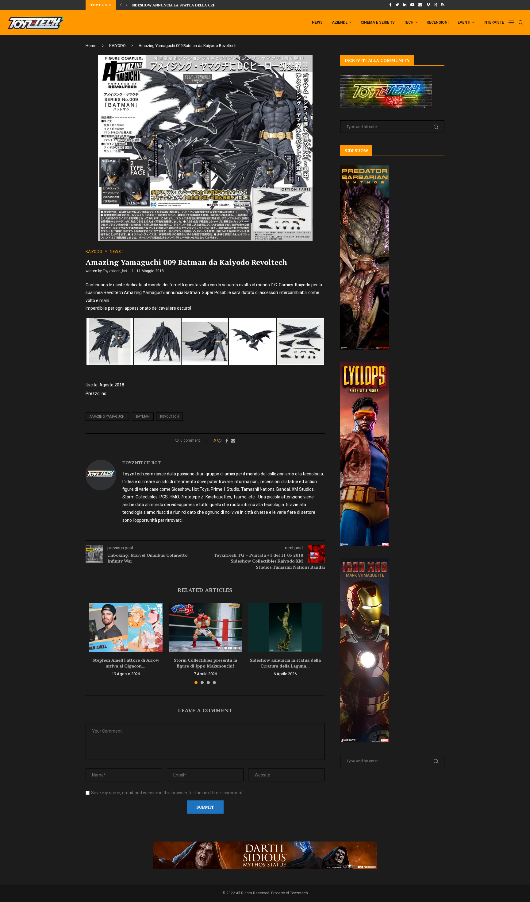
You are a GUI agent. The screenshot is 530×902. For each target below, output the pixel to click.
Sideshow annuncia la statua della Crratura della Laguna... (285, 663)
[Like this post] (219, 440)
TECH (408, 22)
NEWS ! (116, 251)
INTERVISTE (493, 22)
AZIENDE (340, 22)
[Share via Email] (233, 440)
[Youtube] (412, 5)
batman (143, 417)
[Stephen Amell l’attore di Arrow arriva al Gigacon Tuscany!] (126, 627)
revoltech (169, 417)
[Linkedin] (404, 5)
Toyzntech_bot (115, 271)
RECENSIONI (437, 22)
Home (91, 45)
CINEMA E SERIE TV (378, 22)
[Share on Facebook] (226, 440)
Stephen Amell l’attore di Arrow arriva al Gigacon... (125, 663)
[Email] (420, 5)
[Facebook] (390, 5)
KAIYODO (117, 45)
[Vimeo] (428, 5)
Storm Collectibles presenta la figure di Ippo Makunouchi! (205, 663)
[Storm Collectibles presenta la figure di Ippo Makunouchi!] (205, 627)
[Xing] (435, 5)
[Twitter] (397, 5)
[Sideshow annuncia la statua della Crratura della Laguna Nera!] (285, 627)
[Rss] (442, 5)
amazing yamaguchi (107, 417)
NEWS (317, 22)
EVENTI (464, 22)
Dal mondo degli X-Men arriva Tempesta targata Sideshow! (194, 5)
